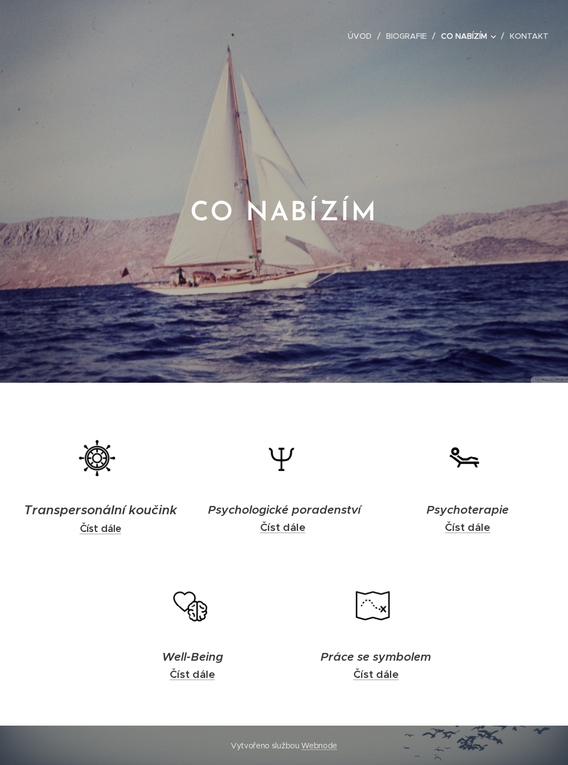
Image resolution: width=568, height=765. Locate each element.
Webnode (319, 746)
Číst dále (100, 528)
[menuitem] (363, 36)
